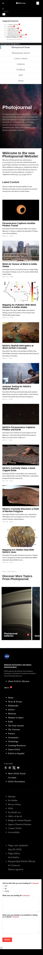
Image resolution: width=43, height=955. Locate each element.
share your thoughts (21, 174)
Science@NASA (9, 162)
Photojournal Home (21, 47)
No (6, 889)
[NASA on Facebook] (5, 767)
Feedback (20, 69)
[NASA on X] (14, 767)
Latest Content (20, 58)
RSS (21, 75)
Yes (6, 886)
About (21, 80)
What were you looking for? (16, 895)
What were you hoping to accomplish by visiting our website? (19, 916)
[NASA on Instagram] (9, 767)
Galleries (21, 64)
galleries (21, 167)
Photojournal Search (21, 53)
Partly (7, 891)
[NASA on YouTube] (18, 767)
